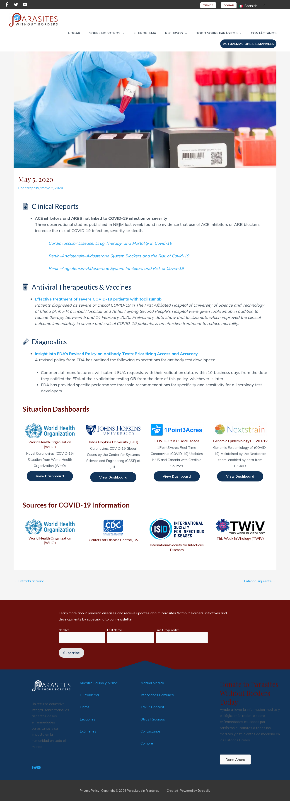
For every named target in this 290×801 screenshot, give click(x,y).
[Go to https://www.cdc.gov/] (113, 530)
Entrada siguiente (260, 581)
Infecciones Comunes (157, 695)
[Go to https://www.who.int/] (50, 531)
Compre (146, 743)
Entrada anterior (29, 581)
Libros (84, 707)
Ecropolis (204, 790)
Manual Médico (152, 683)
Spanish (250, 5)
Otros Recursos (152, 719)
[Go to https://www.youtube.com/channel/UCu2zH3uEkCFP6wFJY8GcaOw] (25, 5)
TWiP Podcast (152, 707)
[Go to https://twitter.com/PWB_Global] (16, 5)
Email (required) (167, 630)
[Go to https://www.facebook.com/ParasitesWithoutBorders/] (7, 5)
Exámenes (88, 731)
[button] (107, 33)
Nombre (64, 630)
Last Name (114, 630)
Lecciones (87, 719)
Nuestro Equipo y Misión (99, 683)
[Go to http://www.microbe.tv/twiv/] (240, 529)
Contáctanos (150, 731)
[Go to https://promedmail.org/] (177, 534)
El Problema (89, 695)
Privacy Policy (89, 790)
